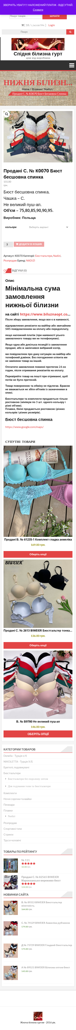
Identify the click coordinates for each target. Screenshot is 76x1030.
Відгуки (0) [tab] (19, 270)
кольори (10, 227)
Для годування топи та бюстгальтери (29, 786)
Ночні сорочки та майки (17, 798)
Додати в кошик (30, 244)
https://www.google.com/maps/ (24, 426)
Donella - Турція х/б (15, 755)
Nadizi (48, 89)
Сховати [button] (38, 9)
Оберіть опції (38, 554)
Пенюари (9, 804)
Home (26, 89)
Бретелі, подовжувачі (16, 767)
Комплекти (10, 793)
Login (51, 25)
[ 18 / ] (35, 25)
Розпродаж (10, 260)
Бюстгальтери (43, 255)
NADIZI (30, 260)
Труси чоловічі (12, 840)
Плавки (37, 89)
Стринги (8, 834)
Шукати (54, 16)
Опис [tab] (7, 270)
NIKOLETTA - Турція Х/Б (18, 761)
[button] (7, 114)
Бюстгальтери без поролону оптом (28, 778)
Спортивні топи (13, 828)
